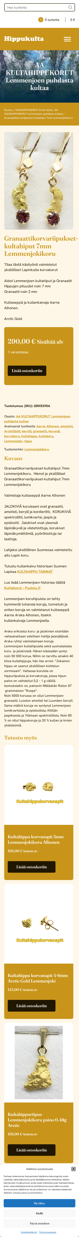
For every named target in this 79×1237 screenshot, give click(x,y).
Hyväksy (39, 1203)
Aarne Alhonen (47, 426)
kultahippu (29, 436)
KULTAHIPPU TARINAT (35, 571)
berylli (26, 431)
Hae (70, 7)
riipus (28, 441)
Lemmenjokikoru (36, 449)
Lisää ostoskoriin (27, 370)
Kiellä (39, 1213)
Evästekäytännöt (29, 1232)
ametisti (66, 426)
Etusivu (8, 110)
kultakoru (46, 436)
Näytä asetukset (39, 1223)
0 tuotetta (60, 20)
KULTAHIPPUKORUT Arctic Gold (33, 110)
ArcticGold (12, 431)
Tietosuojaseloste (47, 1232)
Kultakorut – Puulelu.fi (22, 588)
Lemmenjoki (13, 441)
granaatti (40, 431)
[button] (73, 1169)
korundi (54, 431)
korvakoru (12, 436)
